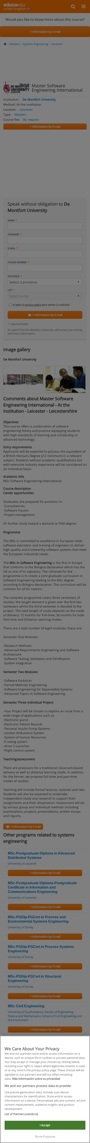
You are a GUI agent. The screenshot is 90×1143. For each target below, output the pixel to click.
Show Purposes (45, 1136)
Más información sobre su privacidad (36, 1079)
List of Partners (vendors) (21, 1114)
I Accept (45, 1125)
